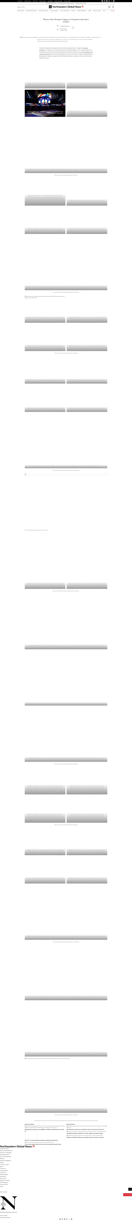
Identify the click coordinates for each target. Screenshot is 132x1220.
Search (1, 1186)
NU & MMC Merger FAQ (51, 3)
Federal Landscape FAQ (81, 3)
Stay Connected (3, 1192)
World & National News (31, 10)
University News (20, 10)
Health (89, 10)
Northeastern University (10, 1212)
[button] (109, 7)
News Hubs (3, 1178)
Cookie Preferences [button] (5, 1217)
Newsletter (50, 1)
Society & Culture (97, 10)
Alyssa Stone (64, 28)
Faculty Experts (27, 1)
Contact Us (20, 1)
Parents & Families (58, 1)
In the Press (35, 1)
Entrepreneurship (54, 10)
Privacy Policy (3, 1215)
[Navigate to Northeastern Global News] (66, 1146)
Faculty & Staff (67, 1)
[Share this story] (73, 27)
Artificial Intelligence (81, 10)
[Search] (130, 1189)
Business (73, 10)
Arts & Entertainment (64, 10)
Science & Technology (43, 10)
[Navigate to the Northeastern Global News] (66, 7)
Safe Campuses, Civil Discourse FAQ (66, 3)
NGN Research (4, 1182)
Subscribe (126, 1194)
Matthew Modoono (65, 26)
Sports (104, 10)
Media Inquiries (42, 1)
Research (113, 10)
